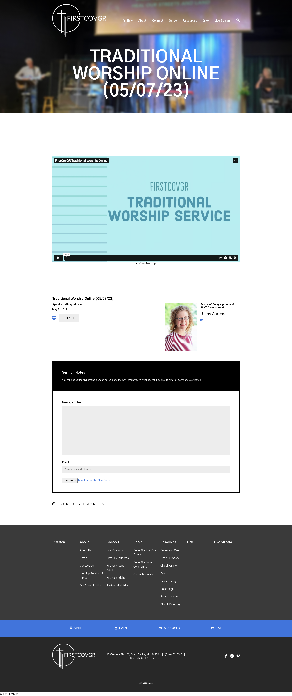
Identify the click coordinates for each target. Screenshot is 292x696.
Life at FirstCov (169, 558)
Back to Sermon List (82, 504)
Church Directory (170, 604)
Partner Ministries (118, 585)
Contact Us (87, 565)
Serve (173, 20)
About (142, 20)
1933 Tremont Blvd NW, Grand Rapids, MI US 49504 (132, 654)
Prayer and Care (170, 550)
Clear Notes (104, 480)
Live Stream (223, 20)
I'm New (127, 20)
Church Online (168, 565)
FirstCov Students (118, 558)
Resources (190, 20)
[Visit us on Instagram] (232, 656)
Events (164, 573)
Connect (157, 20)
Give (206, 20)
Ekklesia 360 (146, 683)
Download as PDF (87, 480)
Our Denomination (90, 585)
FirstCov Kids (115, 550)
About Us (85, 550)
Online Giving (168, 581)
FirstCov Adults (116, 577)
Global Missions (143, 574)
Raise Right (167, 589)
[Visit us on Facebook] (226, 656)
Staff (83, 558)
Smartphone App (170, 596)
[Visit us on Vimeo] (238, 656)
